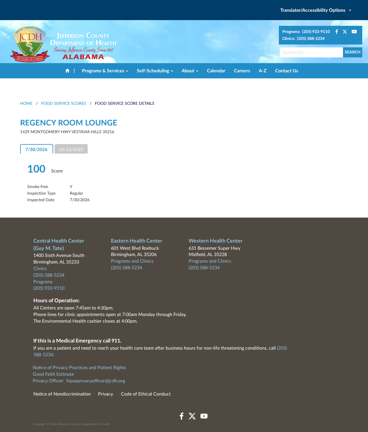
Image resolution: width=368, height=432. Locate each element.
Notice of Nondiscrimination (62, 394)
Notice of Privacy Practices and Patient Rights (79, 367)
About (188, 71)
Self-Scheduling (153, 71)
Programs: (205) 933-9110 (306, 32)
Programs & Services (103, 71)
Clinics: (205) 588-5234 (303, 39)
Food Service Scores (63, 104)
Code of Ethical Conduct (146, 394)
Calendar (216, 71)
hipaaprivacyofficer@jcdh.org (95, 381)
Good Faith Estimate (53, 374)
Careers (242, 71)
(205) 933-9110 (48, 288)
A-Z (263, 71)
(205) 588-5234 (48, 275)
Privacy (105, 394)
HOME (26, 104)
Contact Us (286, 71)
